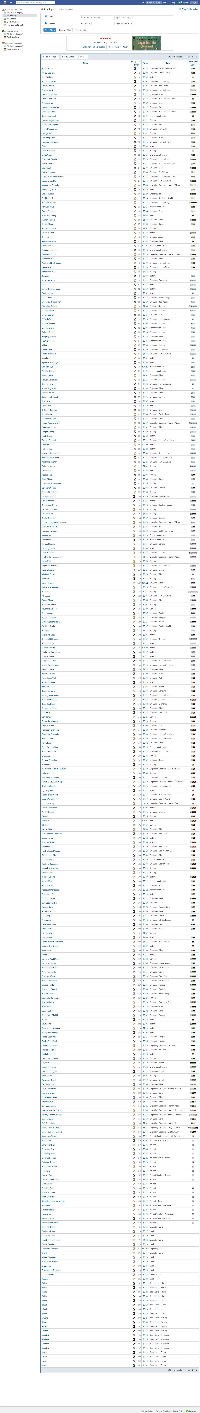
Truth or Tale (47, 449)
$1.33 (145, 354)
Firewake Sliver (48, 1093)
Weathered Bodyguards (51, 263)
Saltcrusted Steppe (50, 1261)
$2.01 (145, 375)
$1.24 (145, 669)
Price (145, 63)
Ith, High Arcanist (49, 1106)
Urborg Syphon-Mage (50, 665)
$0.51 (145, 293)
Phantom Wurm (48, 976)
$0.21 (145, 120)
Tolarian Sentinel (49, 440)
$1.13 (145, 1102)
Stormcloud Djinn (49, 418)
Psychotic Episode (50, 609)
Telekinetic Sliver (49, 427)
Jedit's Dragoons (49, 172)
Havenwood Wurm (49, 924)
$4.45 (145, 522)
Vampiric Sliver (48, 669)
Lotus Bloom (47, 1184)
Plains (44, 1283)
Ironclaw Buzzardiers (50, 777)
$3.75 (145, 509)
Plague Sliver (47, 600)
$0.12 (145, 94)
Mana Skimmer (48, 570)
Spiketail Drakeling (49, 410)
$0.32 (145, 133)
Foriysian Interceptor (50, 142)
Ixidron (44, 345)
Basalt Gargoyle (48, 691)
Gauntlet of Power (49, 1166)
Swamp (45, 1318)
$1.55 (145, 937)
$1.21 (145, 557)
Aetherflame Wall (49, 678)
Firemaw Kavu (48, 725)
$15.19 (145, 367)
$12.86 (145, 445)
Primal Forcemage (49, 980)
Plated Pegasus (48, 211)
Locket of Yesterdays (51, 1179)
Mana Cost (193, 62)
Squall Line (46, 1024)
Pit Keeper (46, 596)
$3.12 (145, 890)
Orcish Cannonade (49, 808)
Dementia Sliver (48, 1084)
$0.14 (145, 107)
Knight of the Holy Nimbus (53, 176)
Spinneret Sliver (48, 1011)
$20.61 (145, 803)
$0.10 (145, 112)
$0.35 (145, 1093)
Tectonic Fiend (48, 846)
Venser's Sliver (48, 1218)
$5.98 (145, 1076)
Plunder (45, 816)
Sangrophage (47, 613)
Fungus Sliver (47, 907)
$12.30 (145, 246)
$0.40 (145, 406)
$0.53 (145, 1067)
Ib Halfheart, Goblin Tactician (54, 769)
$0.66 (145, 345)
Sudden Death (48, 643)
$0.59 (145, 453)
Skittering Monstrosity (51, 622)
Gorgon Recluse (48, 544)
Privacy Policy (178, 1411)
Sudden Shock (48, 838)
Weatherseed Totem (50, 1223)
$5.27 (145, 1184)
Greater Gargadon (49, 760)
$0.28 (145, 233)
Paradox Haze (48, 371)
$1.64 (145, 306)
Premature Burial (49, 604)
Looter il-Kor (47, 349)
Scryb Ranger (47, 993)
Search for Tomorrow (50, 998)
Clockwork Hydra (49, 1158)
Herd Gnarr (46, 929)
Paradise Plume (48, 1188)
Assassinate (47, 475)
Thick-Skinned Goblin (51, 851)
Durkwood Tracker (49, 903)
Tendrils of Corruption (51, 652)
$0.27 (145, 116)
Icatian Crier (47, 163)
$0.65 (145, 600)
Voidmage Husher (49, 462)
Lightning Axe (47, 790)
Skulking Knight (48, 626)
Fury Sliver (46, 743)
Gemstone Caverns (50, 1248)
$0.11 (145, 138)
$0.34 (145, 211)
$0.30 (145, 263)
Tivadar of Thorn (48, 254)
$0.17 (145, 643)
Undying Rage (47, 860)
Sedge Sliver (47, 829)
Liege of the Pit (48, 553)
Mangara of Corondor (50, 185)
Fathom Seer (47, 332)
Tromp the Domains (50, 1058)
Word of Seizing (48, 877)
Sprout (44, 1019)
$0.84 (145, 427)
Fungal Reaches (48, 1244)
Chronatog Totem (49, 1153)
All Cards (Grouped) (15, 13)
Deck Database (13, 22)
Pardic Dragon (48, 812)
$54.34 (145, 1248)
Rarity (136, 65)
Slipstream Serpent (50, 397)
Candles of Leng (48, 1145)
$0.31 (145, 1357)
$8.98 (145, 1205)
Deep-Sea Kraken (49, 306)
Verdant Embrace (49, 1067)
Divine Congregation (50, 120)
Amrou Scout (47, 68)
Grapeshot (46, 756)
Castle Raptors (48, 86)
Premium (192, 1411)
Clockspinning (47, 293)
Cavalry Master (48, 90)
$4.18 (145, 872)
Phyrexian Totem (49, 1192)
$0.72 (145, 553)
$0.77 (145, 1171)
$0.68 (145, 700)
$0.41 (145, 310)
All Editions (11, 19)
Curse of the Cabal (49, 492)
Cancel (44, 285)
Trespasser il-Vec (49, 661)
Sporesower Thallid (50, 1015)
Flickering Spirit (48, 138)
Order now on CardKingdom (94, 47)
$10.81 (145, 583)
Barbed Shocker (48, 687)
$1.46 (145, 942)
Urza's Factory (48, 1274)
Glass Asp (46, 916)
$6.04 (145, 1266)
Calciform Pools (48, 1231)
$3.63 (145, 272)
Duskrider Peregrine (50, 125)
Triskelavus (46, 1214)
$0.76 (145, 907)
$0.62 (145, 358)
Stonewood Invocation (51, 1028)
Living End (46, 561)
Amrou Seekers (48, 73)
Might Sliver (47, 950)
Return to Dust (48, 233)
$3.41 (145, 1166)
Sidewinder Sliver (49, 241)
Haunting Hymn (48, 548)
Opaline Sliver (47, 1119)
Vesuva (45, 1279)
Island (44, 1300)
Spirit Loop (46, 246)
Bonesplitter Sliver (49, 708)
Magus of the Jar (49, 354)
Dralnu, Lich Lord (49, 1088)
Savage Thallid (48, 985)
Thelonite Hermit (48, 1050)
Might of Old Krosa (50, 946)
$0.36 (145, 341)
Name (85, 63)
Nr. (140, 61)
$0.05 (145, 86)
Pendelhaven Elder (50, 968)
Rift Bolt (45, 825)
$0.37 (145, 103)
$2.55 (145, 1179)
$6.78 (145, 561)
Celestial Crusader (49, 94)
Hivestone (46, 1171)
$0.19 (145, 189)
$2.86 (145, 492)
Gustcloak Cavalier (50, 159)
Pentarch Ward (48, 207)
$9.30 (145, 77)
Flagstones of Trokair (51, 1240)
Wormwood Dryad (49, 1071)
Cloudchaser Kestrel (50, 107)
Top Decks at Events (15, 25)
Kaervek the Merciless (51, 1110)
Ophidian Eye (47, 367)
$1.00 (145, 829)
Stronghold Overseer (50, 639)
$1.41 (145, 466)
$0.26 (145, 250)
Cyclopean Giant (49, 496)
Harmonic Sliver (48, 1102)
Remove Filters (65, 30)
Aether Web (47, 881)
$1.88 (145, 215)
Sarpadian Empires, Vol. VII (53, 1201)
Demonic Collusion (49, 509)
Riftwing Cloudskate (50, 380)
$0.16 (145, 267)
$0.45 (145, 181)
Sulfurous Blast (48, 842)
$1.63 (145, 220)
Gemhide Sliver (48, 911)
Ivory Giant (46, 168)
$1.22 (145, 630)
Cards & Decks (153, 2)
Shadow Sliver (48, 393)
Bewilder (45, 276)
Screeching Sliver (49, 388)
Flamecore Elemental (51, 730)
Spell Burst (46, 406)
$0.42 (145, 790)
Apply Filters (50, 30)
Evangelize (46, 133)
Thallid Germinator (49, 1037)
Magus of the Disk (49, 181)
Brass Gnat (46, 1140)
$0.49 (145, 1201)
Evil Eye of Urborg (49, 527)
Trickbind (45, 445)
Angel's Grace (47, 77)
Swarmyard (46, 1266)
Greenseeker (47, 920)
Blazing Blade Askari (50, 695)
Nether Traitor (47, 583)
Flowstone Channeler (50, 734)
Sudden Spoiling (48, 648)
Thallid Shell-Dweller (50, 1041)
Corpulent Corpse (49, 488)
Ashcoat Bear (47, 885)
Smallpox (45, 630)
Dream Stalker (48, 315)
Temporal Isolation (49, 250)
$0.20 (145, 159)
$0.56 (145, 414)
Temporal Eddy (48, 431)
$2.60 (145, 1119)
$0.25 (145, 682)
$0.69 (145, 993)
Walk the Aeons (48, 466)
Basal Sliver (47, 479)
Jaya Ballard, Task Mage (52, 782)
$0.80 (145, 769)
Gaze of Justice (48, 150)
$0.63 (145, 224)
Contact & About (147, 1411)
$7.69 (145, 1227)
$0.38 (145, 99)
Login (194, 2)
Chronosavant (47, 103)
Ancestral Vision (48, 272)
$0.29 (145, 868)
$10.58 (145, 648)
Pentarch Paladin (49, 202)
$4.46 (145, 1240)
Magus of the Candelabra (52, 942)
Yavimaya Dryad (48, 1080)
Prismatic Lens (48, 1197)
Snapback (46, 401)
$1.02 (145, 228)
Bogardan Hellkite (49, 700)
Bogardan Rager (48, 704)
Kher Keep (46, 1253)
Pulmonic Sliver (48, 220)
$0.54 (145, 1253)
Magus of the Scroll (50, 795)
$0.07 (145, 168)
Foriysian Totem (48, 1162)
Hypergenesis (47, 933)
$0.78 (145, 565)
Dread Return (47, 514)
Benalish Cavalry (49, 81)
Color (193, 65)
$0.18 (145, 851)
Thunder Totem (48, 1210)
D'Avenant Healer (49, 112)
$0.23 (145, 319)
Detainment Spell (49, 116)
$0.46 (145, 985)
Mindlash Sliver (48, 574)
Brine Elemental (48, 280)
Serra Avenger (48, 237)
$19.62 (145, 821)
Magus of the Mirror (50, 565)
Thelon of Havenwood (51, 1045)
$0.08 (145, 73)
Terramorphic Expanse (51, 1270)
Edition (52, 23)
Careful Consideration (51, 289)
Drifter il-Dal (47, 319)
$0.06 (145, 328)
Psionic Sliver (47, 375)
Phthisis (45, 591)
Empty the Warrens (50, 721)
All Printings (12, 16)
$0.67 (145, 401)
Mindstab (45, 578)
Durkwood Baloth (49, 898)
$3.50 (145, 423)
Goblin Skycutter (49, 751)
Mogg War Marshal (50, 799)
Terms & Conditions (163, 1411)
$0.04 (145, 81)
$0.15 (145, 90)
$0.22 (145, 280)
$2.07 (145, 1024)
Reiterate (45, 821)
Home (9, 2)
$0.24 (145, 198)
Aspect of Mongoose (50, 890)
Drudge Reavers (48, 518)
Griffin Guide (47, 155)
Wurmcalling (47, 1076)
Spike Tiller (46, 1006)
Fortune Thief (47, 738)
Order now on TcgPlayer (118, 47)
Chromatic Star (48, 1149)
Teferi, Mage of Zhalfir (51, 423)
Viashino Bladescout (50, 864)
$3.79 (145, 371)
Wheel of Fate (47, 872)
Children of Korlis (49, 99)
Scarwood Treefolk (49, 989)
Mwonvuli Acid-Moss (50, 959)
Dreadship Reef (48, 1236)
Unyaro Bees (47, 1063)
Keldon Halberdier (49, 786)
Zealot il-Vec (47, 267)
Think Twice (47, 436)
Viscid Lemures (48, 674)
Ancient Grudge (48, 682)
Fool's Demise (48, 341)
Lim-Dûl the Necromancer (52, 557)
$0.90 (145, 237)
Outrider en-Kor (48, 198)
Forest (44, 1352)
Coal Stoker (47, 712)
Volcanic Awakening (50, 868)
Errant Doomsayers (50, 129)
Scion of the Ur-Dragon (51, 1127)
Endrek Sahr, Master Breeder (54, 522)
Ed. (132, 61)
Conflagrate (46, 717)
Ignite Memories (48, 773)
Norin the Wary (48, 803)
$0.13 (145, 68)
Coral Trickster (48, 297)
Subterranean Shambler (51, 833)
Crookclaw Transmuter (51, 302)
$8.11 (145, 1127)
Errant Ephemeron (49, 323)
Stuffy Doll (46, 1205)
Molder (44, 955)
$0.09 (145, 609)
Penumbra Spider (49, 972)
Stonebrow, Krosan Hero (52, 1132)
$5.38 (145, 1279)
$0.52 (145, 639)
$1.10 (145, 1028)
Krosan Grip (47, 937)
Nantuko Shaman (49, 963)
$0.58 (145, 1274)
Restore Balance (49, 228)
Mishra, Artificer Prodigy (52, 1115)
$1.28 (145, 514)
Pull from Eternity (49, 215)
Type (168, 63)
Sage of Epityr (48, 384)
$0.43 (145, 535)
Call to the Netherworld (51, 483)
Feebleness (46, 540)
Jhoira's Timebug (49, 1175)
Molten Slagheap (49, 1257)
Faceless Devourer (50, 531)
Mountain (45, 1335)
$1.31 (145, 1123)
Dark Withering (48, 501)
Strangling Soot (48, 635)
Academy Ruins (48, 1227)
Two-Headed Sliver (49, 855)
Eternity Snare (48, 328)
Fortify (44, 146)
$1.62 (145, 933)
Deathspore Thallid (49, 505)
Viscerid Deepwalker (50, 457)
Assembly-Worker (49, 1136)
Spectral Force (48, 1002)
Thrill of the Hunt (49, 1054)
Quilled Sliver (47, 224)
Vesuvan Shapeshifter (51, 453)
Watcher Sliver (48, 259)
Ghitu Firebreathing (50, 747)
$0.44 (145, 202)
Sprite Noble (47, 414)
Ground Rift (46, 764)
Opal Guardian (48, 194)
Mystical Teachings (50, 362)
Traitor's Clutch (48, 656)
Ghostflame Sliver (49, 1097)
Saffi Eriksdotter (48, 1123)
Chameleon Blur (48, 894)
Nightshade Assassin (50, 587)
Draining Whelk (48, 310)
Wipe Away (46, 470)
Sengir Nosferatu (49, 617)
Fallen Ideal (46, 535)
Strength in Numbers (50, 1032)
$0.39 (145, 782)
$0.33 (145, 241)
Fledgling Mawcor (49, 336)
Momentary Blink (49, 189)
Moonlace (46, 358)
